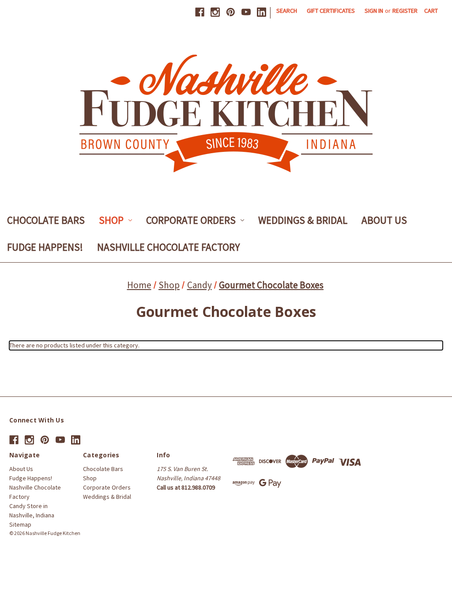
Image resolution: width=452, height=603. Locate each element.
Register (405, 11)
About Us (384, 220)
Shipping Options (292, 542)
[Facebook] (199, 12)
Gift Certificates (331, 11)
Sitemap (20, 524)
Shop (111, 220)
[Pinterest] (230, 12)
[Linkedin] (261, 12)
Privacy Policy (251, 542)
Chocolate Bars (46, 220)
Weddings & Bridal (302, 220)
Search (286, 11)
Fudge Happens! (45, 247)
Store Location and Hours (199, 542)
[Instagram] (215, 12)
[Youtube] (246, 12)
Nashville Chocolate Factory (168, 247)
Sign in (374, 11)
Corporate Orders (191, 220)
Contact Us (152, 542)
